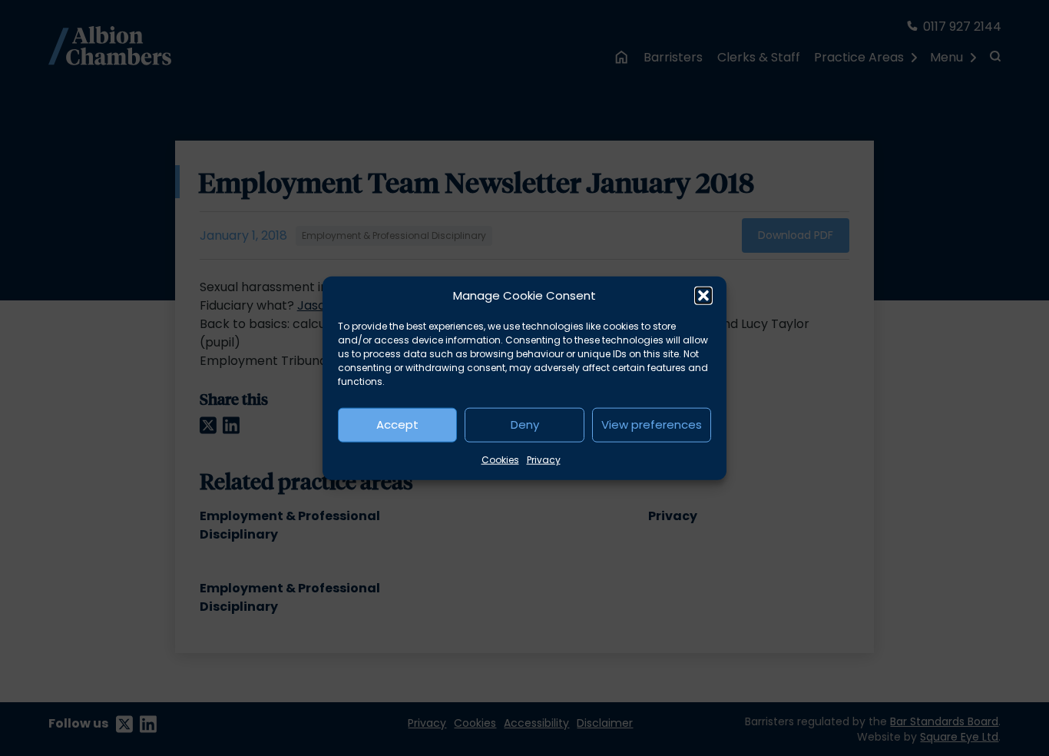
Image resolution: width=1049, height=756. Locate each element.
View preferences (651, 424)
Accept (397, 424)
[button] (703, 295)
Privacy (544, 459)
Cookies (500, 459)
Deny (525, 424)
